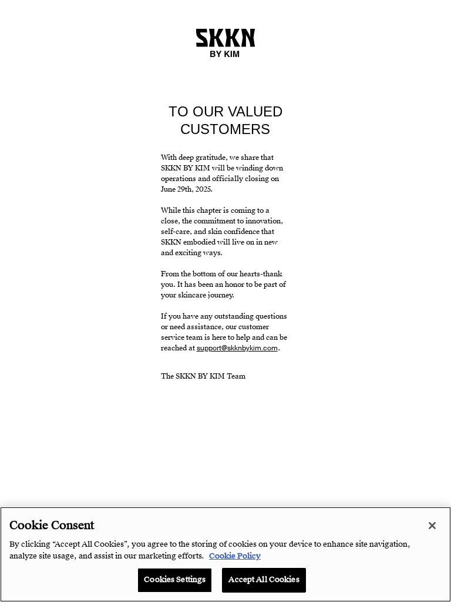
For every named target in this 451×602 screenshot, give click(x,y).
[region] (225, 554)
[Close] (432, 526)
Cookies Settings (175, 579)
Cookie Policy (235, 556)
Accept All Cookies (263, 579)
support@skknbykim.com (237, 348)
